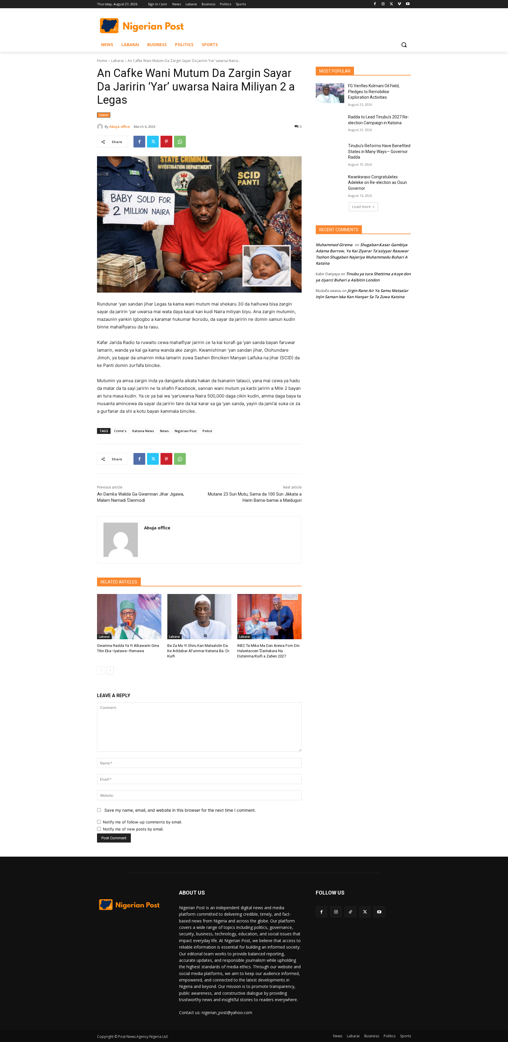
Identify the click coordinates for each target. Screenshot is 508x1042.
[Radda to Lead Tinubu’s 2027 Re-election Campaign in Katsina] (330, 124)
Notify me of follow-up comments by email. (142, 822)
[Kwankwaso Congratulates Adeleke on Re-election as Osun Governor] (330, 184)
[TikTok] (350, 911)
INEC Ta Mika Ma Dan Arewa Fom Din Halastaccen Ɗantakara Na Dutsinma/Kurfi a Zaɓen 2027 (268, 650)
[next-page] (110, 670)
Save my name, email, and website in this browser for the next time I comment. (180, 810)
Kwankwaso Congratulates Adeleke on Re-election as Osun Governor (377, 182)
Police (207, 431)
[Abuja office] (101, 127)
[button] (404, 45)
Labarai (117, 60)
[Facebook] (375, 4)
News (164, 431)
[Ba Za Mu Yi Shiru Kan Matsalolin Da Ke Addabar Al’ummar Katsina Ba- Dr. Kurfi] (199, 616)
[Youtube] (407, 4)
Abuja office (119, 126)
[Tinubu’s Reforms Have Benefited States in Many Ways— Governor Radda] (330, 153)
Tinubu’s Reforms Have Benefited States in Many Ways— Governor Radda (379, 151)
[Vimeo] (399, 4)
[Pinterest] (166, 141)
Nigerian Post (186, 431)
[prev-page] (100, 670)
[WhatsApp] (180, 141)
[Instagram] (383, 4)
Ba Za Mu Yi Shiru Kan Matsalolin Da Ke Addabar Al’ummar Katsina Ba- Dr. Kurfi (198, 650)
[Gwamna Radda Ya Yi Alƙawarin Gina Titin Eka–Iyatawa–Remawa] (129, 616)
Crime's (120, 431)
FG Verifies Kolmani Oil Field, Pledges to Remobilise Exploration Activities (374, 91)
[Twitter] (391, 4)
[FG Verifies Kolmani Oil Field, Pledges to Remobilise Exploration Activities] (330, 93)
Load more (361, 206)
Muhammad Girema (334, 244)
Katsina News (143, 431)
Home (102, 60)
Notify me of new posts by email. (133, 829)
